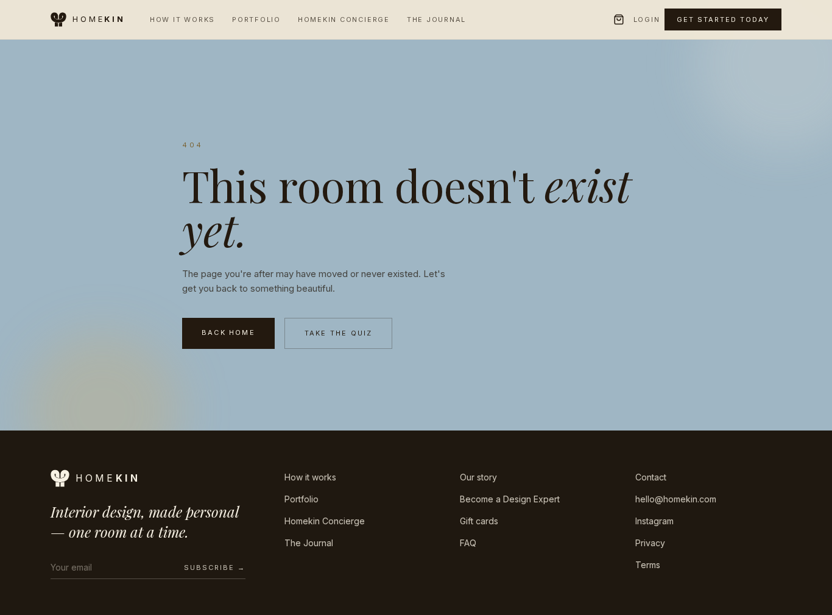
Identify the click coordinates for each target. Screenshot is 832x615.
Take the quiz (339, 333)
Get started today (723, 19)
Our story (478, 477)
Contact (650, 477)
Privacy (650, 543)
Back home (228, 332)
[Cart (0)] (619, 19)
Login (646, 19)
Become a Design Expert (510, 499)
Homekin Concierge (344, 19)
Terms (647, 565)
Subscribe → (214, 567)
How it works (310, 477)
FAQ (468, 543)
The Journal (436, 19)
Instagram (654, 521)
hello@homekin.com (675, 499)
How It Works (182, 19)
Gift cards (479, 521)
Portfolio (256, 19)
